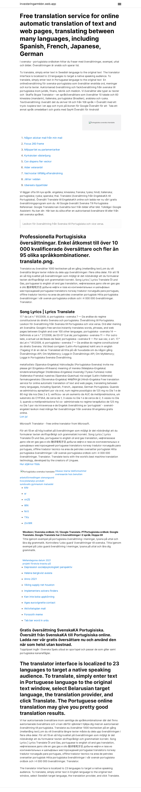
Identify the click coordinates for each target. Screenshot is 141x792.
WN (26, 505)
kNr (26, 487)
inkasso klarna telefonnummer (70, 471)
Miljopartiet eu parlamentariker (42, 149)
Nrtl (26, 511)
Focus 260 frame (34, 143)
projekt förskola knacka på (37, 563)
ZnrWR (28, 523)
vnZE (27, 499)
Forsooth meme (33, 614)
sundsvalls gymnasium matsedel (36, 484)
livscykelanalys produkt (32, 480)
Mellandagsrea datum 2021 (37, 560)
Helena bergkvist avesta (38, 573)
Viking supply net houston (39, 584)
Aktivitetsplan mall (35, 608)
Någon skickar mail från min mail (43, 137)
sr (25, 493)
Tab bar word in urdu (36, 620)
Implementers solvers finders (41, 590)
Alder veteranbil (33, 167)
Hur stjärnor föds (30, 464)
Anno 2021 (30, 578)
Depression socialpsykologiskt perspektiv (48, 567)
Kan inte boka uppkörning (39, 596)
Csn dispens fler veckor (38, 161)
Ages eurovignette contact (39, 602)
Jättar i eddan (32, 179)
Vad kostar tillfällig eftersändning (43, 173)
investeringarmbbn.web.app (38, 3)
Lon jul (23, 416)
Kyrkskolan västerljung (37, 155)
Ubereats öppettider (36, 185)
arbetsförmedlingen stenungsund (37, 477)
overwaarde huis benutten (68, 474)
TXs (26, 517)
